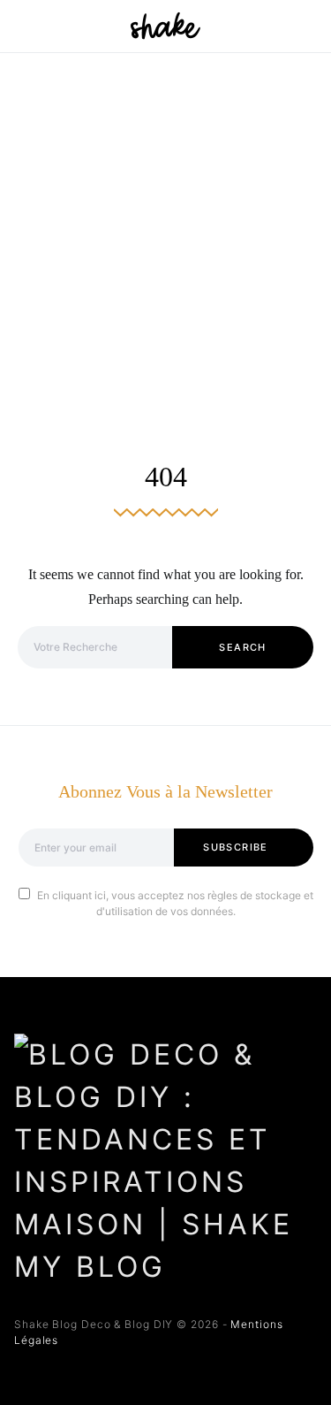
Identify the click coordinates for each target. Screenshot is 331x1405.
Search (242, 647)
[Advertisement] (165, 227)
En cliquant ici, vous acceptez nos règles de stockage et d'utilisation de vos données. (175, 903)
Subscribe (235, 847)
